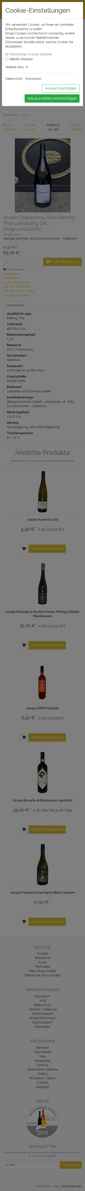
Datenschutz (14, 78)
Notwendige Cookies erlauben (30, 54)
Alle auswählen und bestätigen (52, 98)
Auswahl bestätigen (61, 88)
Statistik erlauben (21, 59)
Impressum (33, 78)
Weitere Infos (15, 67)
